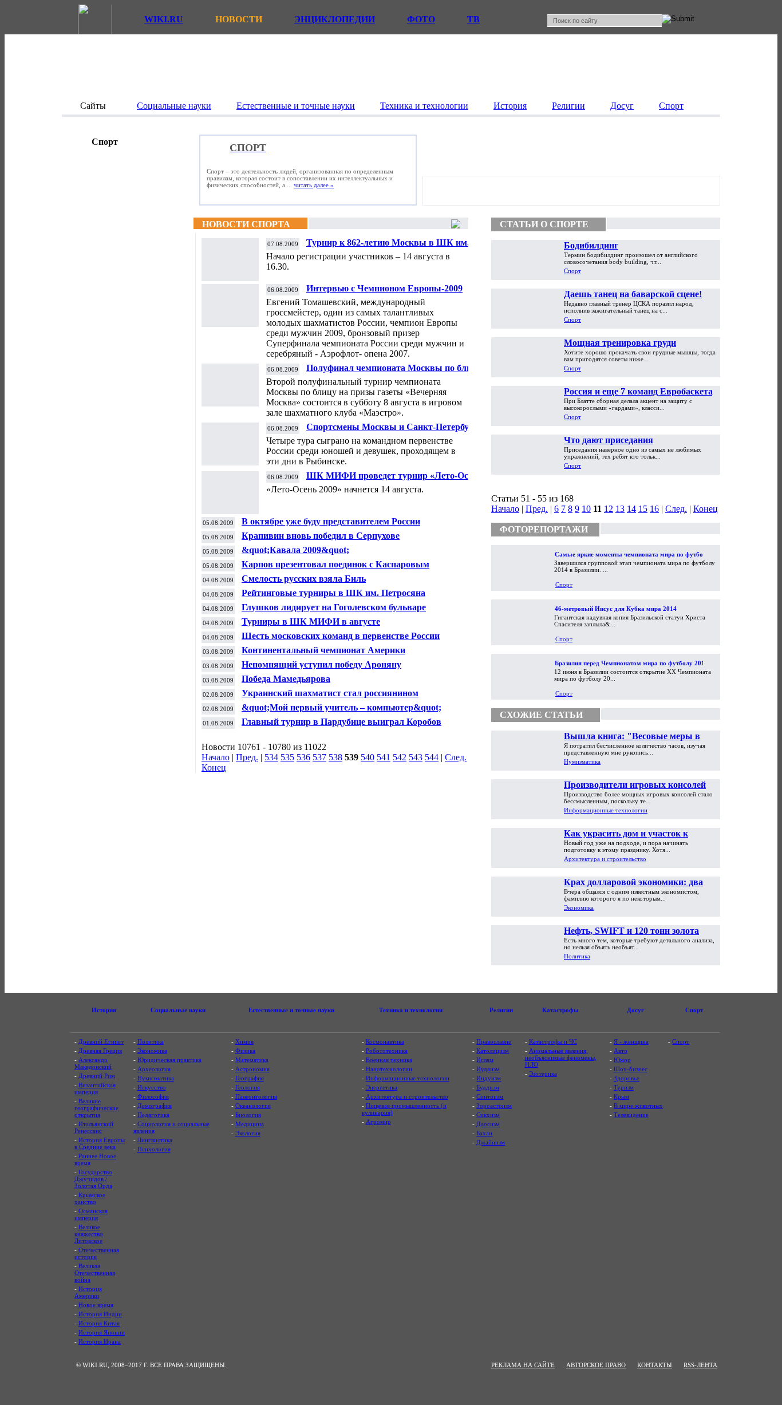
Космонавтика (385, 1041)
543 (415, 757)
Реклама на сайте (523, 1364)
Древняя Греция (100, 1050)
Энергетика (381, 1087)
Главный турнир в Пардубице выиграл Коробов (341, 722)
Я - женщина (631, 1041)
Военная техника (389, 1059)
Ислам (484, 1059)
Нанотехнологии (389, 1068)
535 (287, 757)
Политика (577, 956)
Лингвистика (154, 1139)
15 (642, 509)
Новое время (95, 1304)
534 (271, 757)
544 (432, 757)
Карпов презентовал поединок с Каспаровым (335, 564)
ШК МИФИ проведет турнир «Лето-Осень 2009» (394, 480)
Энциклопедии (334, 19)
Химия (244, 1041)
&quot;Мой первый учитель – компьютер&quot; (341, 707)
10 (586, 509)
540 (367, 757)
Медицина (249, 1123)
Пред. (247, 757)
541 (383, 757)
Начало (216, 757)
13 (620, 509)
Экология (247, 1133)
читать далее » (314, 184)
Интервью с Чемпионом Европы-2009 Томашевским (384, 292)
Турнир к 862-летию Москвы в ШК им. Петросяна (387, 247)
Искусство (151, 1087)
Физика (245, 1050)
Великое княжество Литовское (88, 1234)
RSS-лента (700, 1364)
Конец (214, 767)
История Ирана (99, 1341)
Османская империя (91, 1214)
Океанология (253, 1105)
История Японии (101, 1332)
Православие (493, 1041)
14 (631, 509)
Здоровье (626, 1078)
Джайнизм (490, 1142)
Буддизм (487, 1087)
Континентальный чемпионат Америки (323, 650)
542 (399, 757)
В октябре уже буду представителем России (331, 521)
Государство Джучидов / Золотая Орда (93, 1179)
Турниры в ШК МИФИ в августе (311, 621)
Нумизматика (582, 761)
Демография (154, 1105)
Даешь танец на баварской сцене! (633, 294)
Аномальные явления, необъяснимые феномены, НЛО (561, 1057)
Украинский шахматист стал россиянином (330, 693)
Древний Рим (96, 1075)
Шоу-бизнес (630, 1068)
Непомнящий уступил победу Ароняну (321, 664)
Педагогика (153, 1114)
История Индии (100, 1314)
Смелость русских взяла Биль (304, 578)
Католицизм (492, 1050)
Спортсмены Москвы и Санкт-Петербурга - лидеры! (397, 431)
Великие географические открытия (96, 1108)
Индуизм (488, 1078)
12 (608, 509)
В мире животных (638, 1105)
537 (319, 757)
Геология (247, 1087)
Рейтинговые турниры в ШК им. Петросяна (333, 593)
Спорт (572, 270)
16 (654, 509)
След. (456, 757)
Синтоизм (489, 1096)
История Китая (99, 1323)
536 (303, 757)
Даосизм (488, 1123)
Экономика (579, 907)
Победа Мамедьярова (286, 679)
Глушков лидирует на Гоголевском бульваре (334, 607)
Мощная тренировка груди (620, 343)
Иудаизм (488, 1068)
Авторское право (596, 1364)
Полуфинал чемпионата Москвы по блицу (393, 368)
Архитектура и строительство (605, 858)
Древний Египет (101, 1041)
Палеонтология (256, 1096)
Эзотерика (543, 1073)
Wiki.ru (163, 19)
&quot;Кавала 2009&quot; (295, 550)
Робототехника (387, 1050)
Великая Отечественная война (94, 1272)
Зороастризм (494, 1105)
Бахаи (484, 1133)
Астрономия (252, 1068)
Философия (153, 1096)
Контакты (654, 1364)
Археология (154, 1068)
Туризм (624, 1087)
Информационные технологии (605, 810)
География (249, 1078)
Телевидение (631, 1114)
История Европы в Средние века (99, 1143)
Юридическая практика (169, 1059)
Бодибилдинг (591, 245)
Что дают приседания (608, 440)
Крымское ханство (89, 1198)
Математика (251, 1059)
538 (335, 757)
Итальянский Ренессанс (93, 1127)
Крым (621, 1096)
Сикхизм (488, 1114)
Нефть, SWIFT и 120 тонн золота (631, 931)
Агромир (378, 1121)
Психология (154, 1149)
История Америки (88, 1292)
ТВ (473, 19)
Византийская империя (95, 1088)
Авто (620, 1050)
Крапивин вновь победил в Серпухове (321, 535)
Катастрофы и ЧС (553, 1041)
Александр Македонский (93, 1063)
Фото (421, 19)
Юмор (622, 1059)
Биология (248, 1114)
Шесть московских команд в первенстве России (341, 636)
